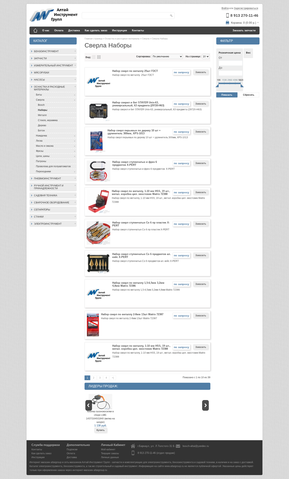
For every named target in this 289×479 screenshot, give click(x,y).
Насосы (39, 79)
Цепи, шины (43, 156)
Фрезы (39, 151)
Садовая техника (45, 195)
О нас (45, 30)
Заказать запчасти (244, 30)
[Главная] (35, 30)
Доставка (74, 30)
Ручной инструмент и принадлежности (49, 187)
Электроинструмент (48, 223)
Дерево (42, 125)
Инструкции (119, 30)
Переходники (43, 171)
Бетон (41, 130)
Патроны (41, 161)
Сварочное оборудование (51, 202)
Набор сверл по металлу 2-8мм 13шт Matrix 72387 (132, 314)
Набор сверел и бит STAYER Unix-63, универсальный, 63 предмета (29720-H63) (138, 104)
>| (113, 377)
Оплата (58, 30)
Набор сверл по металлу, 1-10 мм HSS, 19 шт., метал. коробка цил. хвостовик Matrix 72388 (141, 192)
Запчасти (40, 58)
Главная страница (94, 38)
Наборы (42, 110)
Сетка (99, 57)
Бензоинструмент (46, 51)
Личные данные (110, 457)
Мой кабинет (108, 449)
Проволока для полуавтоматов (53, 166)
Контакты (138, 30)
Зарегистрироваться (246, 8)
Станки (39, 216)
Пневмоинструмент (47, 178)
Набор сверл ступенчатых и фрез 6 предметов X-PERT (134, 163)
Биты (39, 94)
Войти (225, 8)
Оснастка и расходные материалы (49, 88)
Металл (42, 115)
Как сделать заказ (96, 30)
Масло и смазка (44, 146)
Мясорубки (41, 72)
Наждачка (41, 135)
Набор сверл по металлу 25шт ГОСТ (135, 70)
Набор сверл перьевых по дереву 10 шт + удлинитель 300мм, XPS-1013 (134, 132)
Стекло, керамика (48, 120)
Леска (39, 140)
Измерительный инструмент (53, 65)
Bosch (41, 105)
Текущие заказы (110, 453)
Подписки (72, 449)
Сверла (40, 99)
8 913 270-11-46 (244, 15)
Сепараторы (42, 209)
